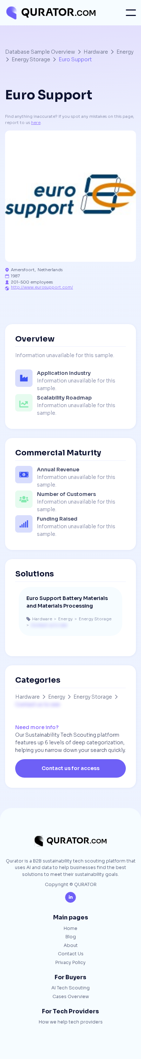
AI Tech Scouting (70, 988)
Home (70, 928)
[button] (131, 12)
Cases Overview (70, 997)
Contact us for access (70, 768)
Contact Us (71, 954)
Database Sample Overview (40, 52)
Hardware (96, 52)
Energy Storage (31, 59)
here (35, 122)
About (71, 945)
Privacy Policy (70, 962)
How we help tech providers (71, 1022)
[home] (50, 13)
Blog (70, 937)
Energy (124, 52)
